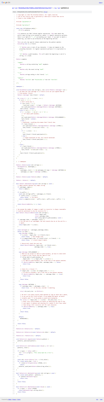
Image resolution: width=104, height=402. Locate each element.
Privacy (14, 399)
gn (13, 8)
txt (97, 399)
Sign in (100, 2)
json (101, 399)
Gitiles (9, 399)
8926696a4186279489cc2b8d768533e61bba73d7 (35, 8)
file (45, 12)
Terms (18, 399)
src (56, 8)
